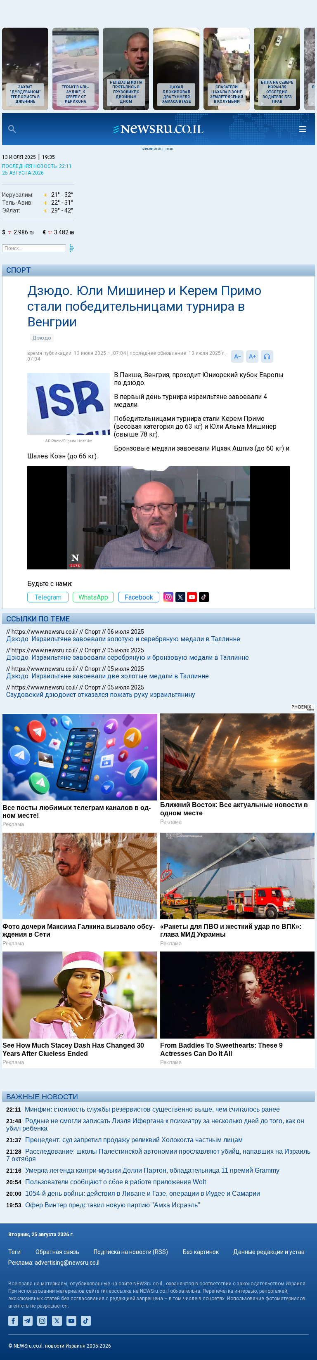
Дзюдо (41, 338)
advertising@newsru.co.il (67, 1262)
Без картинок (201, 1252)
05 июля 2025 (125, 650)
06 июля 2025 (125, 631)
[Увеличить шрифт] (252, 356)
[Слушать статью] (275, 356)
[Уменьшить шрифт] (237, 356)
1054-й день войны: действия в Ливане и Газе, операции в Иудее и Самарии (142, 1193)
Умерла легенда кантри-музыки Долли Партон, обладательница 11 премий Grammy (152, 1170)
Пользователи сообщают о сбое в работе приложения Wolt (115, 1181)
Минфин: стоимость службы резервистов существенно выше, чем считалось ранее (152, 1109)
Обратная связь (57, 1252)
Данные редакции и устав (269, 1252)
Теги (14, 1252)
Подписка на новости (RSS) (131, 1252)
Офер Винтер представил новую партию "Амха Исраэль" (112, 1205)
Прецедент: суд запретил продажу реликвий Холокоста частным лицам (134, 1139)
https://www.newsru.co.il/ (45, 631)
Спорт (18, 270)
